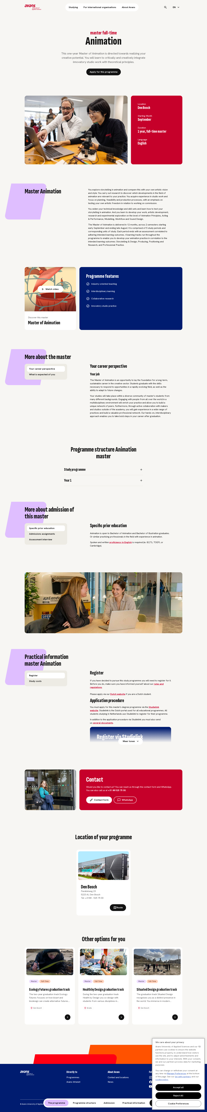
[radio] (46, 369)
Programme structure (84, 1102)
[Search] (165, 7)
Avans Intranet (73, 1081)
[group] (46, 372)
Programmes (72, 1077)
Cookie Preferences (178, 1103)
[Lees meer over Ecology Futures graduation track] (67, 1017)
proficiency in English (120, 542)
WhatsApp (127, 799)
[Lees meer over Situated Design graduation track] (175, 1017)
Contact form (101, 799)
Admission (109, 1102)
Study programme (75, 469)
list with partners (183, 1076)
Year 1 (68, 480)
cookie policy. (162, 1079)
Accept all (178, 1087)
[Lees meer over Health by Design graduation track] (121, 1017)
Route (120, 907)
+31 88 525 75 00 (117, 790)
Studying (73, 7)
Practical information (134, 1102)
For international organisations (100, 7)
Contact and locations (118, 1077)
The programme (56, 1102)
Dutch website (117, 694)
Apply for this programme (103, 71)
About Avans (128, 7)
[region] (178, 1074)
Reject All (178, 1095)
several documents (103, 722)
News (110, 1081)
